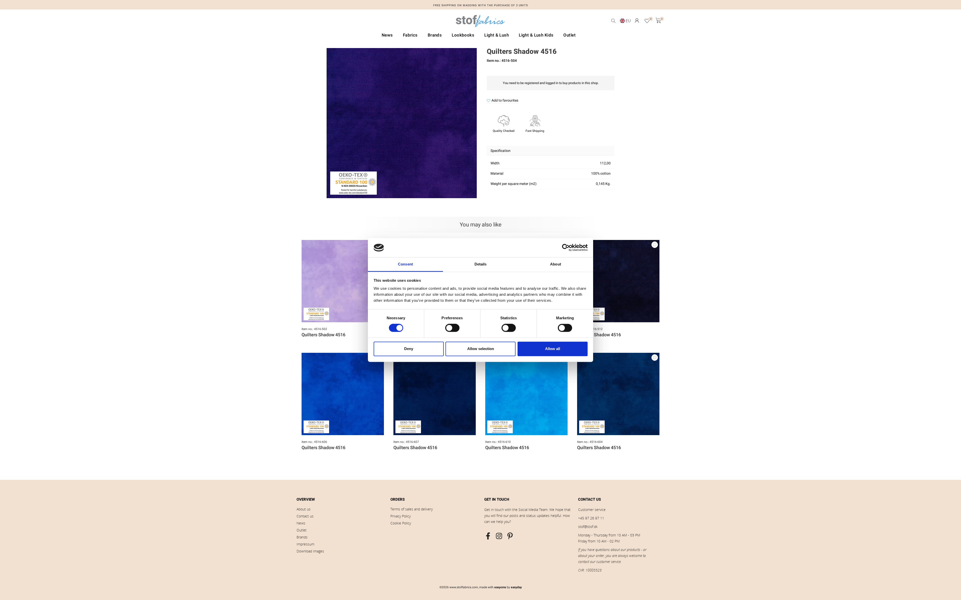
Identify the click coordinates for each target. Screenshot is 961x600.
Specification (501, 150)
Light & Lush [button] (496, 35)
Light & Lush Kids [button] (536, 35)
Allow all (552, 349)
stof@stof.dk (588, 526)
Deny (408, 349)
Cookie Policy (400, 523)
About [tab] (555, 264)
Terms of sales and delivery (411, 509)
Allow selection (480, 349)
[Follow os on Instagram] (499, 536)
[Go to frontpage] (480, 22)
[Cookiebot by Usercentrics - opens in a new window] (566, 247)
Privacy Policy (400, 516)
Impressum (305, 544)
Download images (310, 551)
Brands (302, 537)
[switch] (452, 328)
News (301, 523)
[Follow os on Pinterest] (510, 536)
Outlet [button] (569, 35)
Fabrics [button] (410, 35)
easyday (516, 587)
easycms (500, 587)
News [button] (387, 35)
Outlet (302, 530)
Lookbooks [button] (463, 35)
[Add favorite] (654, 244)
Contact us (305, 516)
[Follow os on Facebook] (488, 536)
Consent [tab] (405, 264)
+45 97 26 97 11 (591, 518)
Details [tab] (480, 264)
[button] (637, 20)
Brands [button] (435, 35)
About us (304, 509)
